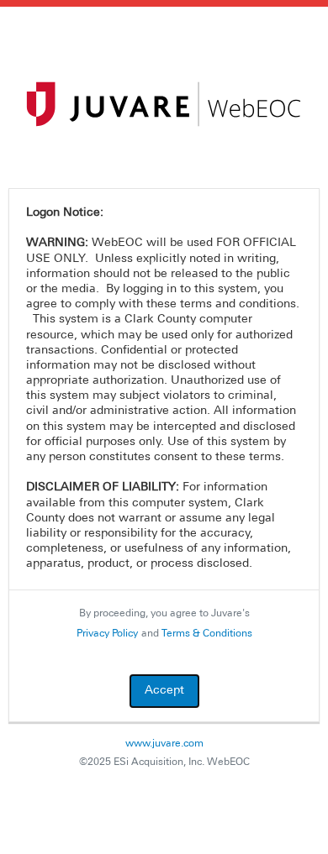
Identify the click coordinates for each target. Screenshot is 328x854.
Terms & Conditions (206, 634)
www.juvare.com (164, 744)
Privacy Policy (107, 634)
